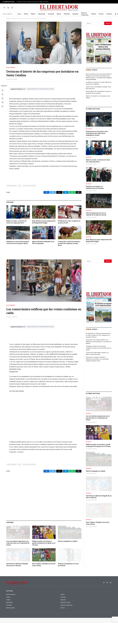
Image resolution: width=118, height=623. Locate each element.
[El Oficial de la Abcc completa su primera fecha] (69, 212)
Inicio (19, 14)
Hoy (19, 185)
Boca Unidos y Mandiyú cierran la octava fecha (43, 564)
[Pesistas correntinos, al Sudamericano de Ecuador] (99, 174)
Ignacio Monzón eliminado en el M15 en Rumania (43, 242)
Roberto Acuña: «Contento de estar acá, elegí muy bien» (32, 1)
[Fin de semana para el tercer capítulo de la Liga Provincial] (99, 201)
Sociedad (51, 14)
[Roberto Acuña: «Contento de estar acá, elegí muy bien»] (18, 212)
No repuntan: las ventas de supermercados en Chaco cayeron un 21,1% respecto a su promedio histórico (98, 335)
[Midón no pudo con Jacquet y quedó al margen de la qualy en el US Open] (44, 532)
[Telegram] (2, 102)
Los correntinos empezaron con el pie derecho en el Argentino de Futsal (17, 543)
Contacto (109, 14)
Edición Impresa (10, 67)
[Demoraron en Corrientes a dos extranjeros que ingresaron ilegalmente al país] (99, 119)
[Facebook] (2, 90)
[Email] (2, 98)
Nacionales (41, 14)
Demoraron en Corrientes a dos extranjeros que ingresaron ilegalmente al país (97, 133)
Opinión (93, 14)
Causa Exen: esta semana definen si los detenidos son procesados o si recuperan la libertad (98, 341)
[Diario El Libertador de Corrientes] (59, 7)
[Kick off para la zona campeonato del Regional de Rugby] (44, 212)
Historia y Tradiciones (84, 14)
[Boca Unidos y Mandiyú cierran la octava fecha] (44, 554)
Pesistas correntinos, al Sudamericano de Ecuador (95, 187)
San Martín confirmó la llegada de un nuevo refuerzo (17, 564)
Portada (8, 18)
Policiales (67, 14)
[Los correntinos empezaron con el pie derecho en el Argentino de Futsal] (18, 532)
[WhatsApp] (2, 106)
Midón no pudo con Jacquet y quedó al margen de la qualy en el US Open (43, 543)
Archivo (101, 14)
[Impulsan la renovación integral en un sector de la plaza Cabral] (18, 232)
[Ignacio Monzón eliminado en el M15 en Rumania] (44, 232)
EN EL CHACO (92, 70)
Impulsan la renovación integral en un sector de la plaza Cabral (17, 242)
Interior (59, 14)
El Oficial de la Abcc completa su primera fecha (69, 222)
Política (33, 14)
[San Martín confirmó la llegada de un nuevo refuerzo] (18, 554)
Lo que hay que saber (29, 185)
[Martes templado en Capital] (69, 532)
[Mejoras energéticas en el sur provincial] (69, 554)
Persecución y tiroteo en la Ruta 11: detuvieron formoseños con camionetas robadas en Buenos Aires (97, 359)
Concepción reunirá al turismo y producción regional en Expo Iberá (69, 243)
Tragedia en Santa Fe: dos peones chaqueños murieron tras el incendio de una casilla (98, 348)
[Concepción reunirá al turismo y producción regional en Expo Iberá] (69, 232)
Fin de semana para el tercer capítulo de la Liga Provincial (96, 214)
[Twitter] (2, 94)
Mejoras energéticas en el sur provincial (68, 564)
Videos (26, 14)
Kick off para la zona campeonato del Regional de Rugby (43, 222)
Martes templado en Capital (67, 541)
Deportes (75, 14)
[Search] (116, 14)
